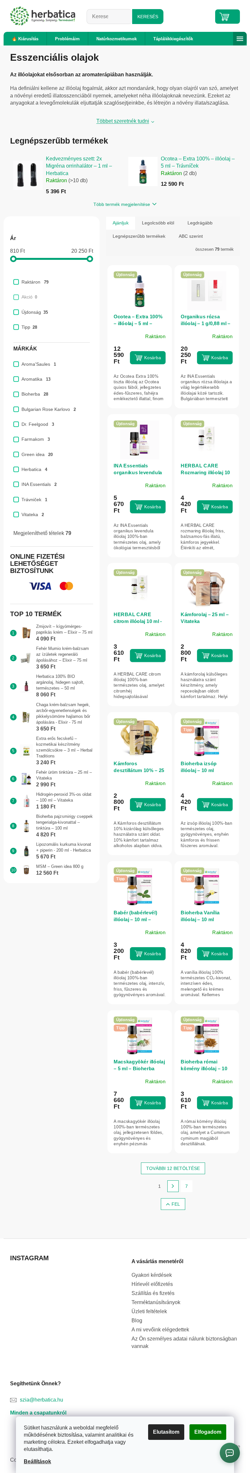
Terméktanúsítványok (156, 1302)
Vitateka (32, 514)
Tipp (29, 327)
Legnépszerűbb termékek (139, 236)
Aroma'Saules (38, 364)
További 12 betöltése (173, 1168)
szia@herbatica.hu (41, 1400)
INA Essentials (39, 484)
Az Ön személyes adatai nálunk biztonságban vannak (184, 1342)
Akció (29, 296)
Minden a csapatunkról (38, 1413)
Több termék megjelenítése (121, 204)
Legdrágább (200, 222)
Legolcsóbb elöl (158, 222)
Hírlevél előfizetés (152, 1284)
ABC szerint (191, 236)
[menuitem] (25, 38)
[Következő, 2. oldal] (173, 1186)
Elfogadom (207, 1432)
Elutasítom (166, 1432)
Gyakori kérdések (152, 1275)
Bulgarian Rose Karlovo (48, 409)
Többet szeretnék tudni (122, 121)
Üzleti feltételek (149, 1311)
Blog (137, 1320)
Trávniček (34, 499)
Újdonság (34, 312)
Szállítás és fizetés (153, 1293)
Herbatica (34, 469)
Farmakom (35, 439)
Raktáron (35, 282)
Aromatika (35, 379)
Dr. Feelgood (37, 424)
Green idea (37, 454)
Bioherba (34, 394)
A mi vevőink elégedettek (160, 1329)
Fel (176, 1204)
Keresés (147, 16)
